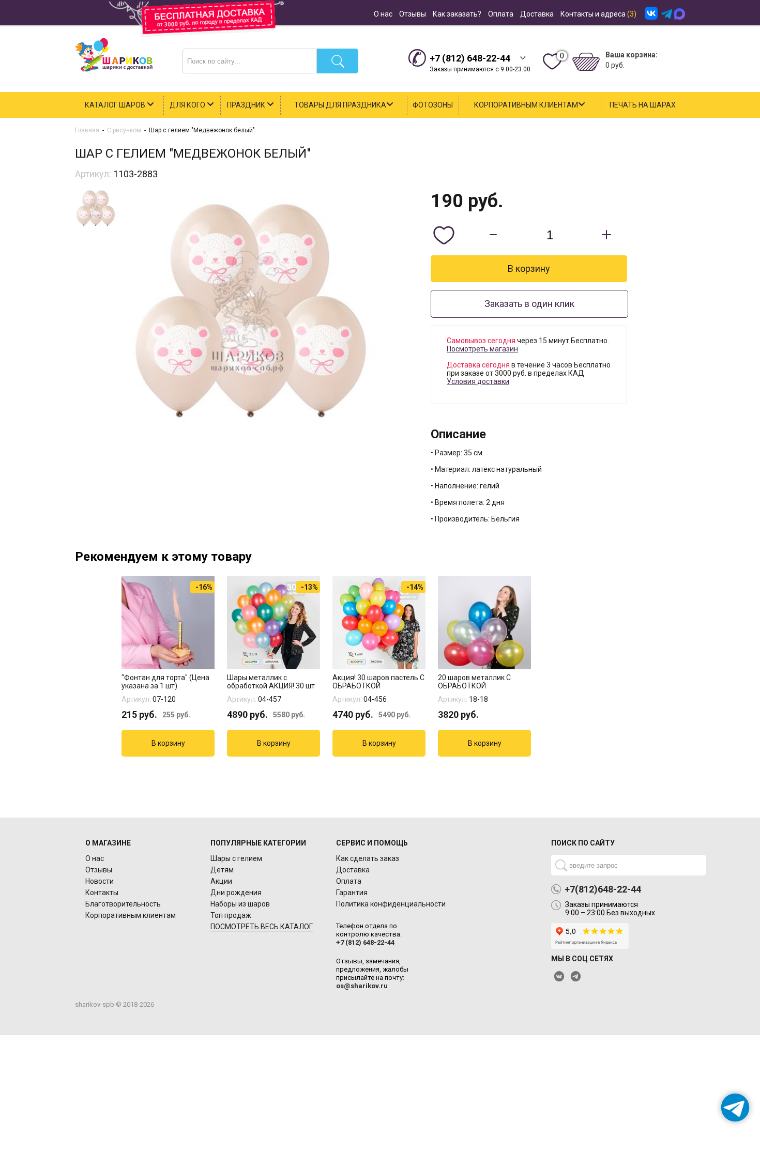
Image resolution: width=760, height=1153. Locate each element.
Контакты (101, 892)
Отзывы (412, 14)
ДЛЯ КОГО (188, 105)
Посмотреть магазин (482, 349)
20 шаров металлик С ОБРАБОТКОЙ (474, 681)
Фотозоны (433, 105)
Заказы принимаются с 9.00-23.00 (480, 63)
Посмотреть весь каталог (261, 927)
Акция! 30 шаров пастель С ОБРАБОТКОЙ (378, 681)
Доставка (537, 14)
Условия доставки (478, 381)
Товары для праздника (340, 105)
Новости (99, 881)
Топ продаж (230, 915)
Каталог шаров (116, 105)
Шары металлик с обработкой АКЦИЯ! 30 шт (271, 681)
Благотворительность (123, 904)
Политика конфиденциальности (391, 904)
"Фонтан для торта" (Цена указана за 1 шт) (165, 681)
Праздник (247, 105)
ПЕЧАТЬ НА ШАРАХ (643, 105)
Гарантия (352, 892)
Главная (87, 130)
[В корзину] (168, 743)
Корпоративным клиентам (526, 105)
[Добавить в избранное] (444, 235)
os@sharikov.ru (362, 986)
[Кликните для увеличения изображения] (251, 312)
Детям (222, 870)
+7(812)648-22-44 (603, 889)
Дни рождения (236, 892)
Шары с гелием (236, 858)
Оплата (500, 14)
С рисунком (124, 130)
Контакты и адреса (598, 14)
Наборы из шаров (240, 904)
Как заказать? (457, 14)
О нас (383, 14)
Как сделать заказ (367, 858)
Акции (221, 881)
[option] (169, 666)
